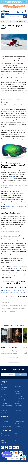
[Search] (25, 16)
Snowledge (3, 442)
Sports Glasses (18, 393)
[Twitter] (10, 447)
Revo (16, 438)
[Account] (17, 11)
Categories (4, 416)
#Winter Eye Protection (8, 311)
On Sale (17, 408)
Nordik (2, 440)
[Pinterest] (17, 447)
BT (15, 440)
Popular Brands (6, 430)
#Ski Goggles (23, 305)
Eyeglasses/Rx (18, 405)
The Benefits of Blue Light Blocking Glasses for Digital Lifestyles (11, 346)
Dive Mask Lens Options (7, 408)
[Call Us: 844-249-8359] (21, 11)
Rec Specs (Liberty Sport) (7, 435)
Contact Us (3, 394)
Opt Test (3, 384)
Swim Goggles (4, 421)
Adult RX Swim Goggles (20, 290)
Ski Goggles (18, 401)
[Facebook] (2, 447)
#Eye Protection (6, 302)
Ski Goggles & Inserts (6, 426)
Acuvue (16, 435)
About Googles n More (6, 405)
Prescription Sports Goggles (10, 292)
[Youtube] (14, 447)
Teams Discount (5, 412)
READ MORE (14, 361)
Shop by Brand (4, 387)
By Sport (17, 391)
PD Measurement (5, 403)
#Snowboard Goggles (18, 308)
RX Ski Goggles (23, 292)
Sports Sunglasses (19, 398)
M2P (16, 433)
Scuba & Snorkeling (19, 421)
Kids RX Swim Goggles (7, 290)
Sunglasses (17, 426)
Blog (2, 396)
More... (16, 442)
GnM (2, 433)
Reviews (3, 389)
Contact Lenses (18, 424)
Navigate (4, 382)
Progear (3, 438)
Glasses (17, 419)
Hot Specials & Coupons (21, 389)
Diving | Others (18, 403)
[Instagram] (6, 447)
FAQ (2, 392)
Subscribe (21, 374)
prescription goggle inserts (12, 206)
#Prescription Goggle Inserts (9, 305)
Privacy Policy (18, 410)
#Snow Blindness (6, 308)
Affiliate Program (5, 410)
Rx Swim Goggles (19, 396)
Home (2, 21)
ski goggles (24, 71)
